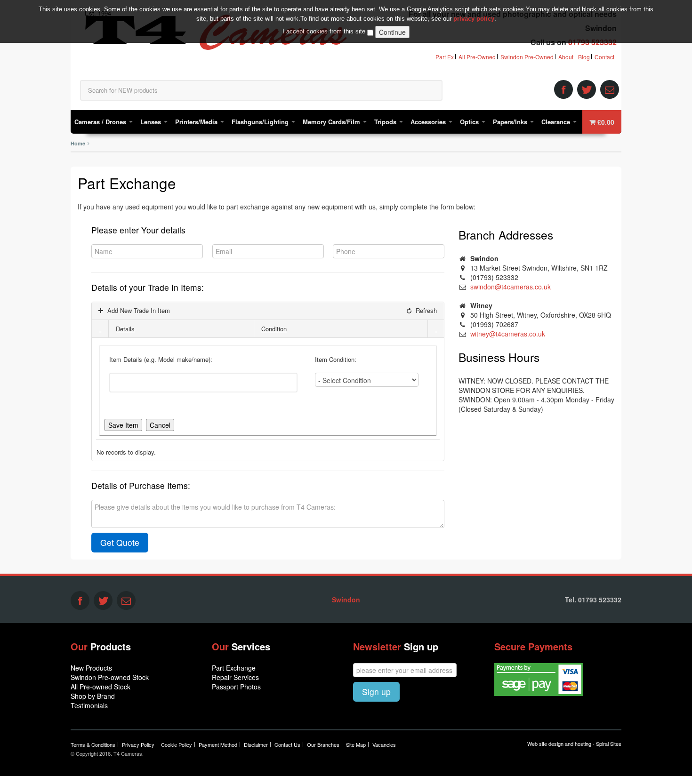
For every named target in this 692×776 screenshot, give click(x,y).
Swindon (346, 599)
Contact (604, 56)
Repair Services (235, 677)
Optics (470, 121)
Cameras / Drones (101, 121)
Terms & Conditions (93, 744)
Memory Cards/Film (332, 121)
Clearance (556, 121)
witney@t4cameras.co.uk (507, 333)
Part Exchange (234, 667)
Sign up (376, 691)
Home (78, 143)
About (565, 56)
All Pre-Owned (477, 56)
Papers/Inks (511, 121)
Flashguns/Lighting (261, 121)
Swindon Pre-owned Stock (110, 677)
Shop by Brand (93, 696)
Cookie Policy (176, 744)
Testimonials (89, 705)
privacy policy (473, 18)
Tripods (386, 121)
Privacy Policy (138, 744)
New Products (91, 667)
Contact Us (287, 744)
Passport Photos (236, 686)
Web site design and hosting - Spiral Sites (574, 743)
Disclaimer (256, 744)
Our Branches (323, 744)
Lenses (151, 121)
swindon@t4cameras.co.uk (510, 286)
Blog (584, 56)
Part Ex (444, 56)
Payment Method (218, 744)
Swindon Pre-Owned (527, 56)
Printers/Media (197, 121)
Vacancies (384, 744)
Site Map (356, 744)
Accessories (429, 121)
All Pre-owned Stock (100, 686)
